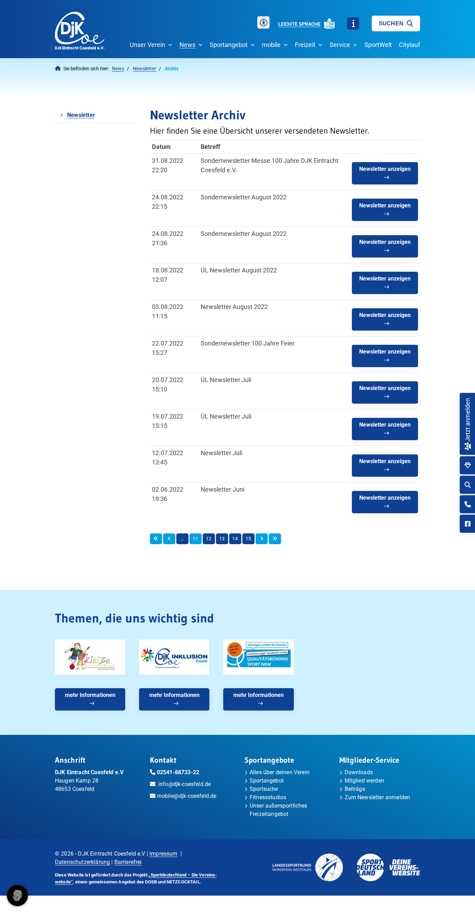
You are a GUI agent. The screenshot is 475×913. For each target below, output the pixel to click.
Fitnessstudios (268, 797)
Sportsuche (264, 789)
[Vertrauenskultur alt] (258, 657)
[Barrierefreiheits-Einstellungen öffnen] (263, 22)
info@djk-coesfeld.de (184, 784)
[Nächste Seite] (262, 539)
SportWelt (378, 44)
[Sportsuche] (468, 485)
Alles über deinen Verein (279, 772)
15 (248, 539)
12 (208, 539)
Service (340, 44)
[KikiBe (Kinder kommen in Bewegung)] (90, 657)
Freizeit (305, 44)
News (187, 44)
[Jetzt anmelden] (467, 446)
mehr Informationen (90, 695)
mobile (271, 44)
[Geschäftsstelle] (468, 504)
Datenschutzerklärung (82, 862)
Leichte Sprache (299, 24)
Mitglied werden (364, 780)
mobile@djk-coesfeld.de (187, 796)
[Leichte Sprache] (329, 23)
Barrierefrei (128, 862)
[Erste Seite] (156, 539)
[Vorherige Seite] (169, 539)
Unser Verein (147, 44)
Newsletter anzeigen (385, 169)
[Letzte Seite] (275, 539)
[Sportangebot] (468, 465)
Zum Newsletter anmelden (377, 797)
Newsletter (144, 69)
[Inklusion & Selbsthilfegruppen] (174, 657)
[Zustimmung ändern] (17, 895)
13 (222, 539)
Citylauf (409, 44)
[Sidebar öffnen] (353, 23)
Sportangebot (229, 44)
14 (235, 539)
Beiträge (355, 789)
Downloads (359, 772)
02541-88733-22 (178, 772)
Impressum (163, 853)
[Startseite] (79, 30)
